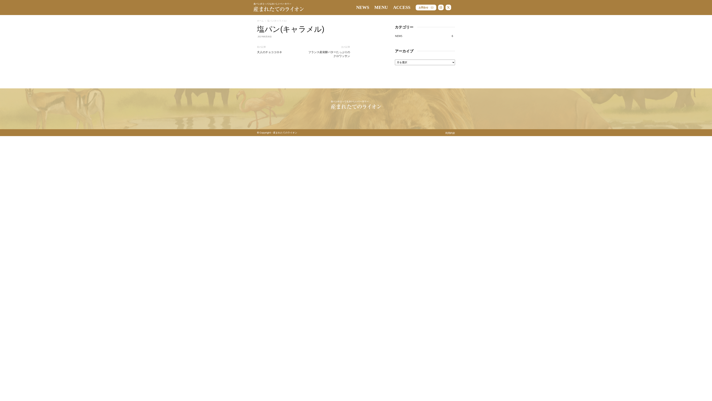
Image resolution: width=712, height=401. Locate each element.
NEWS (398, 36)
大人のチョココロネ (269, 52)
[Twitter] (448, 7)
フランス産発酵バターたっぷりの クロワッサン (329, 54)
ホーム (260, 20)
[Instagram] (441, 7)
